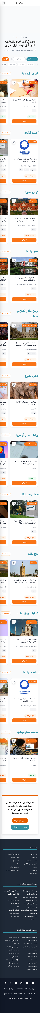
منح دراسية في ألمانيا (32, 960)
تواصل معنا (31, 993)
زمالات (17, 864)
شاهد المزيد (6, 73)
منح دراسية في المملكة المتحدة (30, 944)
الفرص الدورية (30, 73)
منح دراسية (33, 82)
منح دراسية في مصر (32, 956)
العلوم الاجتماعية (14, 913)
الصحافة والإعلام (33, 920)
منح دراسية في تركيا (32, 963)
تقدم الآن (24, 121)
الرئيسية (32, 988)
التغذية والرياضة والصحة (31, 916)
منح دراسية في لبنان (14, 950)
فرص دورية (21, 64)
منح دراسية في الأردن (32, 940)
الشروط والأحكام (9, 988)
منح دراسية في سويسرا (13, 937)
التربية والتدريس (33, 913)
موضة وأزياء (16, 897)
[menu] (36, 3)
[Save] (14, 83)
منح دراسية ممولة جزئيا (31, 861)
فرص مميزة (32, 192)
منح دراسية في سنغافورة (13, 947)
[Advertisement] (20, 1006)
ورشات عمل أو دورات (26, 435)
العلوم (17, 907)
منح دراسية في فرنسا (14, 956)
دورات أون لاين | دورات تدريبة (27, 884)
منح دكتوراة (34, 857)
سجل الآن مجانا (20, 820)
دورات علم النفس (32, 907)
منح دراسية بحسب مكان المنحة (27, 930)
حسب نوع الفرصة (20, 59)
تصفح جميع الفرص (32, 59)
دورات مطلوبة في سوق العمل (30, 891)
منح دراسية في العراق (14, 963)
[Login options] (4, 3)
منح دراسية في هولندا (32, 969)
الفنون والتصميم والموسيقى (30, 897)
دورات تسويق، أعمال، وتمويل (11, 891)
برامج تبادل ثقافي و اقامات (29, 325)
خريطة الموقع (8, 993)
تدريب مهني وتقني (28, 732)
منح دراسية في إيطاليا (14, 953)
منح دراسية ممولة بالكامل (30, 864)
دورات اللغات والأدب (32, 894)
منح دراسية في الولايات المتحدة (29, 937)
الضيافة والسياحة (14, 904)
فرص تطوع (32, 376)
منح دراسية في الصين (32, 966)
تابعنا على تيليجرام (20, 827)
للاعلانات (20, 988)
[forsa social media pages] (33, 983)
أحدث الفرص (12, 64)
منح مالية (33, 554)
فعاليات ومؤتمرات (28, 613)
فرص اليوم (30, 64)
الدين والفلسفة (15, 916)
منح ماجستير (34, 854)
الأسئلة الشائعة (19, 993)
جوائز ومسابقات (29, 494)
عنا (26, 988)
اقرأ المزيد (6, 50)
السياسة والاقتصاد (14, 910)
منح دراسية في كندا (32, 953)
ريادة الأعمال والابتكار (13, 900)
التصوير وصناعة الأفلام (31, 900)
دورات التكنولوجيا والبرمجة (30, 904)
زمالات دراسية (32, 142)
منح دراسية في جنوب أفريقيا (12, 960)
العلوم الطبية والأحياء (13, 894)
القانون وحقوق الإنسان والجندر (29, 910)
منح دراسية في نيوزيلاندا (13, 966)
